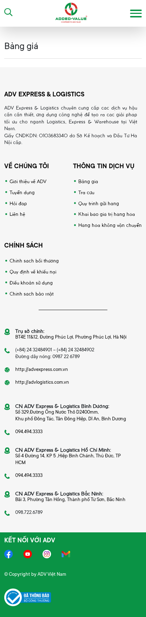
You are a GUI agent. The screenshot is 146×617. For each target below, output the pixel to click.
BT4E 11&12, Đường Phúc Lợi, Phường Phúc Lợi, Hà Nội (71, 337)
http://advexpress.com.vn (41, 369)
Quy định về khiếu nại (33, 271)
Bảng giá (88, 180)
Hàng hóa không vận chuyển (110, 224)
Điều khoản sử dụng (31, 282)
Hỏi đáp (18, 203)
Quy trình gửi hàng (98, 203)
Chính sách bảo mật (32, 293)
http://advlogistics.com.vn (42, 382)
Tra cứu (86, 191)
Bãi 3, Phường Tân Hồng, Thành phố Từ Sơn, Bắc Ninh (70, 499)
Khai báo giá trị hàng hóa (106, 213)
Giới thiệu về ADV (28, 180)
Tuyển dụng (22, 191)
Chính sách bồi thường (34, 260)
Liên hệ (17, 213)
